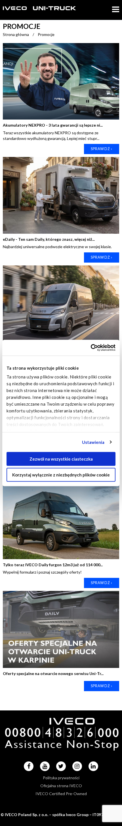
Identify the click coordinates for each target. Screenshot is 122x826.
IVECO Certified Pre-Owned (61, 793)
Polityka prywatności (61, 777)
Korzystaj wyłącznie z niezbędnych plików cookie (61, 474)
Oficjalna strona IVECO (61, 785)
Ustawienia (93, 442)
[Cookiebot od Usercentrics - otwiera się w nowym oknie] (90, 348)
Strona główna (16, 34)
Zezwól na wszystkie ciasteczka (61, 458)
